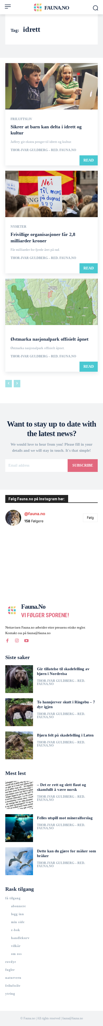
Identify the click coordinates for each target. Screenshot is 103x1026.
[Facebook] (7, 640)
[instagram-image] (20, 545)
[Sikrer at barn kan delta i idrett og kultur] (51, 86)
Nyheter (18, 226)
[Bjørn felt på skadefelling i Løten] (19, 745)
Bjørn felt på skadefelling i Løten (65, 735)
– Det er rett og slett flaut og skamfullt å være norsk (61, 787)
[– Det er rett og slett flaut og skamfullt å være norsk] (19, 795)
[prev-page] (8, 383)
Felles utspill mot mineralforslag (65, 818)
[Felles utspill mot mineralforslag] (19, 828)
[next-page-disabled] (17, 383)
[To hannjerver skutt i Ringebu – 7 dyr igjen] (19, 712)
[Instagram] (17, 640)
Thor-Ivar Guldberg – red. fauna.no (43, 150)
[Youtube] (26, 640)
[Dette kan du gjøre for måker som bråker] (19, 861)
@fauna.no (34, 513)
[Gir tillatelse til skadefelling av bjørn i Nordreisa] (19, 679)
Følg (90, 517)
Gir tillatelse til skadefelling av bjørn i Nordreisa (63, 671)
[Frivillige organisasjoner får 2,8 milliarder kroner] (51, 194)
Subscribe (82, 465)
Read (88, 160)
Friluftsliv (21, 119)
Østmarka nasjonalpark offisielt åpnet (49, 339)
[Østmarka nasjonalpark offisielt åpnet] (51, 302)
